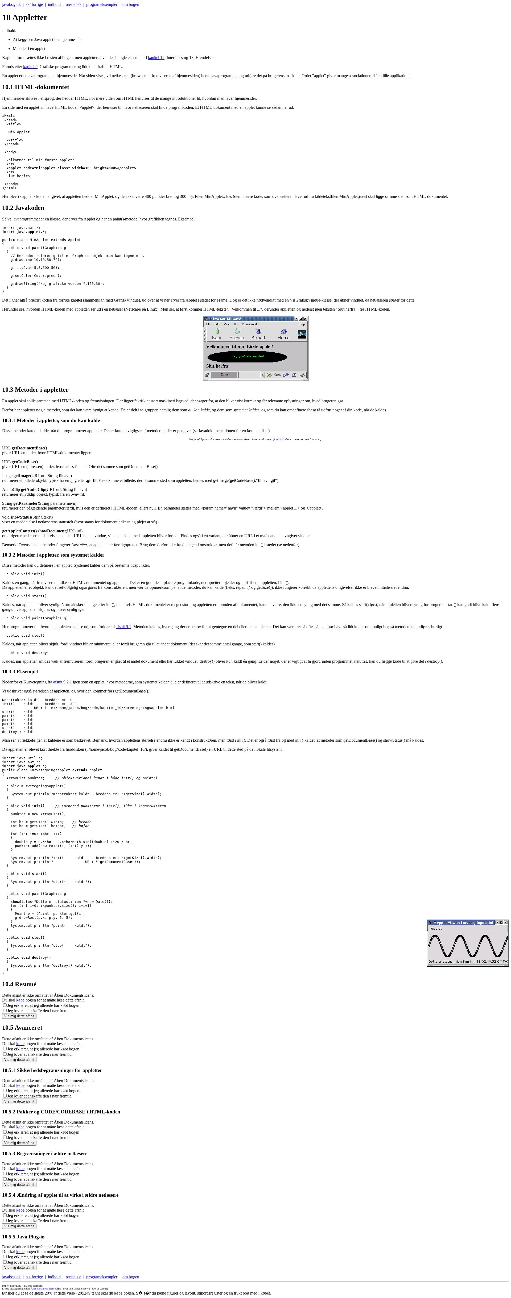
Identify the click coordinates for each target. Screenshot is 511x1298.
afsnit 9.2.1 (62, 682)
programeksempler (101, 4)
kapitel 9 (30, 66)
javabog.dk (11, 4)
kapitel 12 (156, 57)
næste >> (73, 4)
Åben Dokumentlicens (43, 1288)
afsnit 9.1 (123, 626)
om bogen (130, 4)
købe (20, 1000)
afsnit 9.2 (277, 439)
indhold (54, 4)
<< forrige (34, 4)
